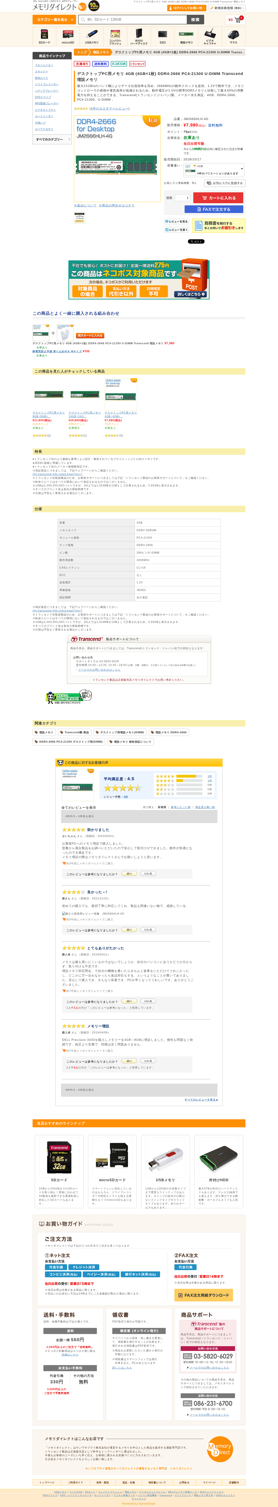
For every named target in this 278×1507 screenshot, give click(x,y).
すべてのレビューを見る (201, 1099)
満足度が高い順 (205, 807)
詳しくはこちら (122, 1367)
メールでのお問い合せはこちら (209, 1367)
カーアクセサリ (44, 129)
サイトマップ (139, 1498)
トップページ (46, 1482)
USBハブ (40, 122)
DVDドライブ (43, 97)
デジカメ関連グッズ (124, 1495)
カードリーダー (44, 116)
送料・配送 (102, 1482)
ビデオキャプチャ (45, 109)
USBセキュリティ (225, 1495)
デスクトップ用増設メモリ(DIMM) (122, 732)
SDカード (90, 1492)
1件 (210, 780)
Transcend (165, 1495)
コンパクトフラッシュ (110, 1492)
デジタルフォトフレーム (152, 1492)
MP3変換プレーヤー (47, 103)
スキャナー (41, 71)
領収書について (157, 1482)
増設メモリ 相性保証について (133, 741)
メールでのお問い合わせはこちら (99, 669)
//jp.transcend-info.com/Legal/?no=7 (58, 474)
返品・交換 (128, 1482)
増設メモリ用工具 (203, 1495)
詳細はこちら (70, 1354)
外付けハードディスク (212, 1492)
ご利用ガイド (75, 1482)
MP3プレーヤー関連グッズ (182, 1492)
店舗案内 (234, 1482)
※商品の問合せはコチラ (117, 205)
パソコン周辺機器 (147, 1495)
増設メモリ (46, 732)
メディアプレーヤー (46, 90)
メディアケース (183, 1495)
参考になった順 (181, 807)
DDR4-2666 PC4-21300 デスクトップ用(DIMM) (71, 741)
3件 (210, 776)
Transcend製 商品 (77, 732)
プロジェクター (44, 65)
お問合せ (184, 1482)
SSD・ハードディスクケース (76, 1495)
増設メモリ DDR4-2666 (171, 732)
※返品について (85, 205)
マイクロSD (75, 1492)
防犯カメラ (41, 78)
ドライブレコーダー (46, 84)
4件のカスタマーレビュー (110, 108)
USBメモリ (60, 1492)
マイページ (209, 1482)
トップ (82, 52)
